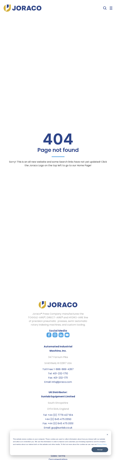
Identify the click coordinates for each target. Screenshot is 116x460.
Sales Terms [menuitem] (58, 456)
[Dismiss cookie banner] (107, 435)
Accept (99, 449)
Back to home (58, 173)
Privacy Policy (101, 444)
